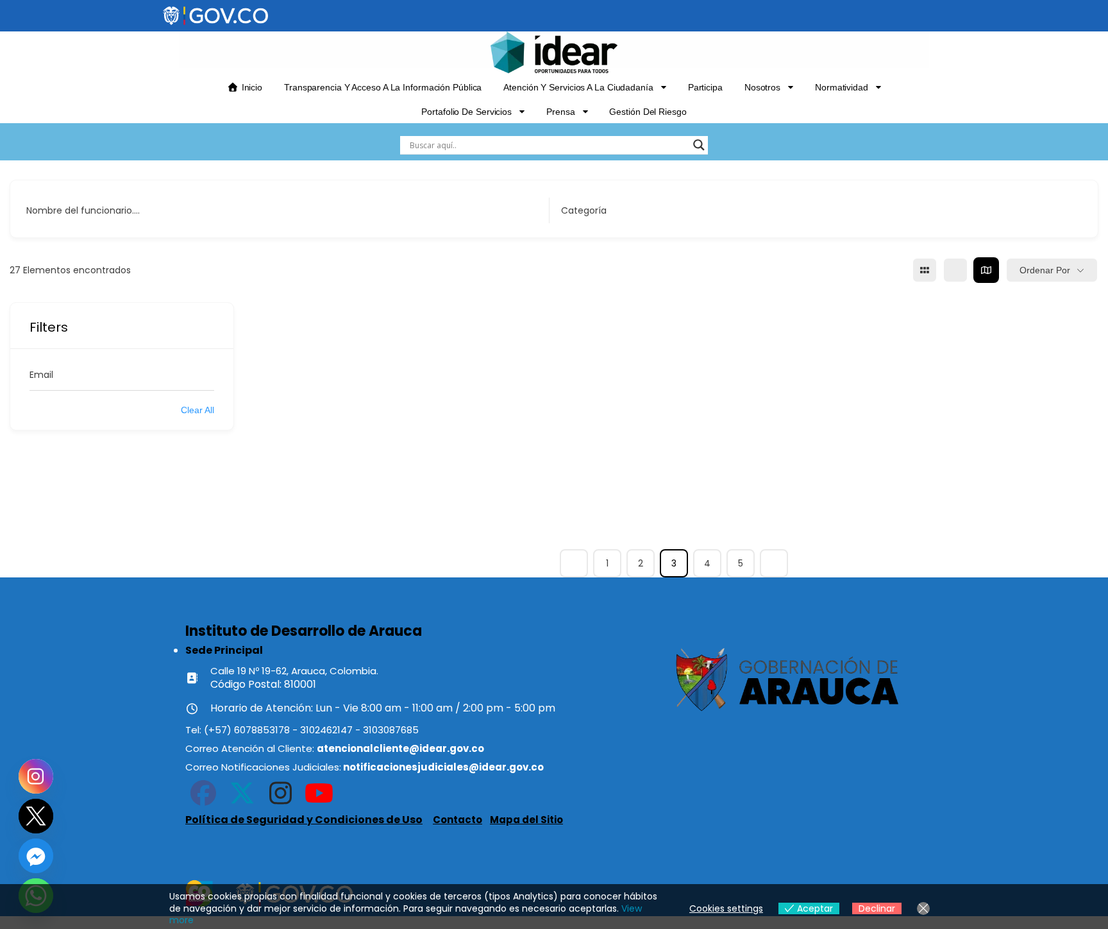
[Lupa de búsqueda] (699, 145)
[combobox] (813, 210)
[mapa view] (986, 270)
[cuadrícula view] (924, 270)
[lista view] (955, 270)
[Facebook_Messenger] (36, 856)
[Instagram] (36, 776)
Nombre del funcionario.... (83, 210)
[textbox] (584, 210)
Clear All (197, 410)
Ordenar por (1045, 270)
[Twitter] (36, 816)
